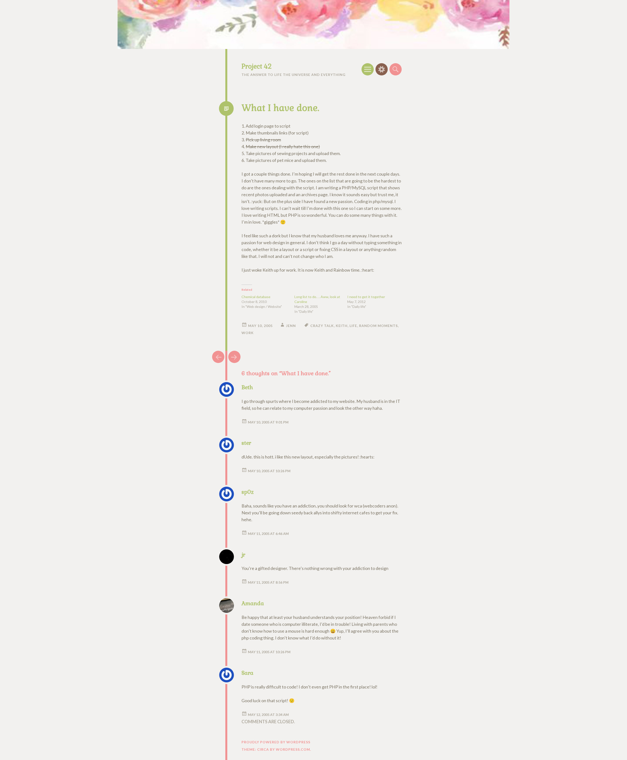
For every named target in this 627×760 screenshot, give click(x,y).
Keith (342, 326)
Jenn (291, 326)
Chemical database (255, 297)
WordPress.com (293, 749)
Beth (247, 387)
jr (243, 554)
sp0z (247, 491)
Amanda (252, 603)
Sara (247, 672)
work (247, 333)
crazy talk (322, 326)
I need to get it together (366, 297)
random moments (378, 326)
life (353, 326)
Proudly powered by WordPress (275, 742)
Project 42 (256, 66)
